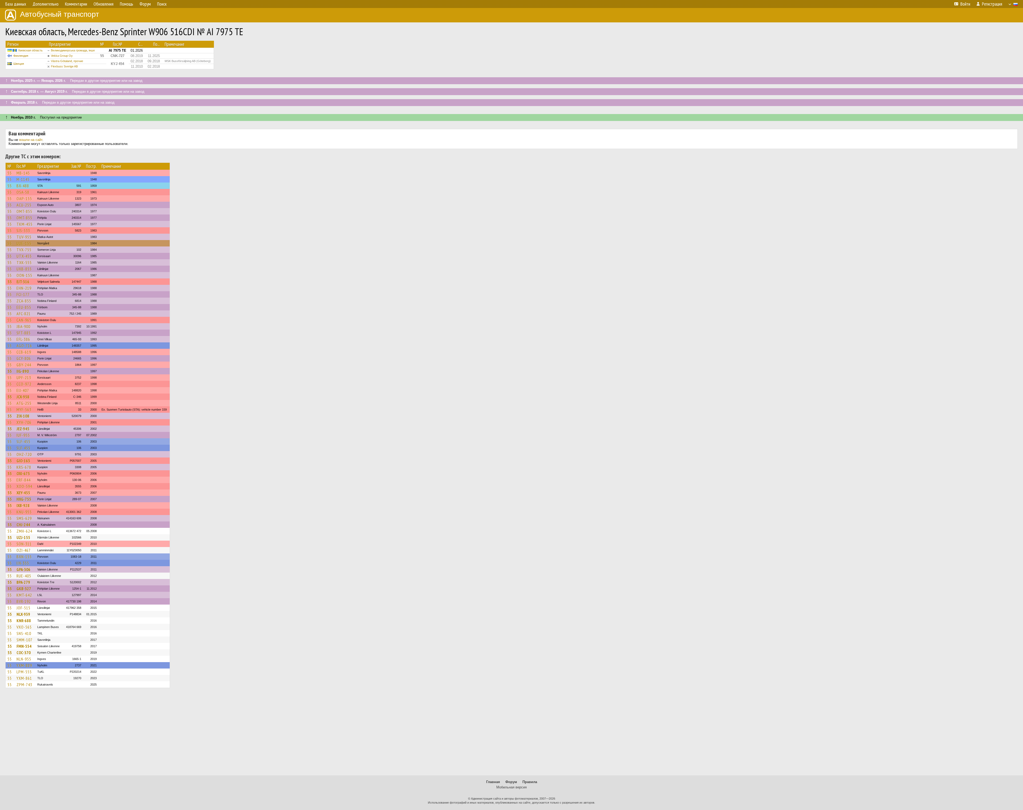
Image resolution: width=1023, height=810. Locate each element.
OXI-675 (23, 473)
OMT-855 (24, 211)
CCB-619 (24, 352)
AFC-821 (24, 313)
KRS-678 (24, 467)
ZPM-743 (24, 684)
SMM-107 (25, 639)
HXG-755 (24, 499)
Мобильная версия (511, 787)
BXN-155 (24, 556)
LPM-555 (24, 671)
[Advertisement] (511, 734)
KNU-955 (24, 512)
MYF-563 (24, 409)
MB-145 (23, 173)
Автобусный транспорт (59, 14)
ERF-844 (24, 480)
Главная (493, 782)
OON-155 (24, 275)
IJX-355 (23, 563)
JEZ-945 (23, 428)
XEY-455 (23, 492)
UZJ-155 (23, 537)
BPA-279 (23, 582)
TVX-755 (24, 249)
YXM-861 (24, 678)
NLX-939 (23, 614)
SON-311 (24, 543)
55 (9, 173)
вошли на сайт (30, 140)
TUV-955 (24, 237)
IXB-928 (23, 505)
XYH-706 (24, 422)
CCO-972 (24, 384)
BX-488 (23, 185)
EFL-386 (23, 339)
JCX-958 (23, 396)
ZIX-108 (23, 416)
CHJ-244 (23, 524)
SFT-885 (24, 332)
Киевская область (30, 50)
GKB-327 (24, 588)
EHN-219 (24, 288)
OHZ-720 (24, 454)
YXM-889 (24, 665)
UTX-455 (24, 256)
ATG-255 (24, 403)
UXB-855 (24, 269)
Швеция (18, 63)
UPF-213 (24, 377)
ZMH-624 (24, 531)
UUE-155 (24, 243)
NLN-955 (24, 659)
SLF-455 (23, 441)
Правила (529, 782)
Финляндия (20, 55)
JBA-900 (23, 326)
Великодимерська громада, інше (73, 50)
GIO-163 (23, 460)
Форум (511, 782)
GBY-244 (24, 364)
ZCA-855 (24, 300)
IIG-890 (23, 371)
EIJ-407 (23, 390)
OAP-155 (24, 198)
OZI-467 (24, 550)
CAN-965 (24, 320)
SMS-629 (24, 518)
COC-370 (24, 652)
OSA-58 (23, 192)
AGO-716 (24, 345)
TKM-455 (25, 224)
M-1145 (23, 179)
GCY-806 (24, 358)
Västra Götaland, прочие (67, 61)
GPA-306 (23, 569)
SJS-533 (23, 230)
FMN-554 (24, 646)
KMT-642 (24, 595)
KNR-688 (24, 620)
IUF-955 (23, 435)
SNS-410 (24, 633)
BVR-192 (24, 601)
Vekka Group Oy (62, 55)
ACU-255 (24, 205)
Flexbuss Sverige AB (64, 66)
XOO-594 (24, 486)
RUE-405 (24, 575)
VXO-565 (24, 627)
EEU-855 (24, 307)
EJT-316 (23, 281)
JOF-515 (23, 607)
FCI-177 (23, 294)
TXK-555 (24, 262)
